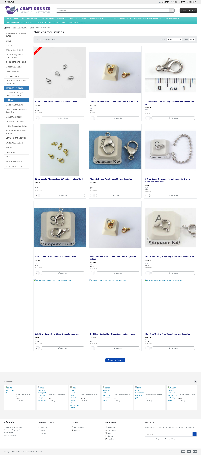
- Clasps (9, 100)
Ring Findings (10, 152)
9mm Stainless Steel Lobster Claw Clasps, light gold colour (113, 257)
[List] (39, 39)
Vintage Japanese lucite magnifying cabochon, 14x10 (123, 394)
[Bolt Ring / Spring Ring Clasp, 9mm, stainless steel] (170, 305)
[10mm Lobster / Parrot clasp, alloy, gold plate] (140, 393)
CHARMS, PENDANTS (14, 67)
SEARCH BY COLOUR (14, 161)
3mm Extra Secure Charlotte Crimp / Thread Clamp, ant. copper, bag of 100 (90, 394)
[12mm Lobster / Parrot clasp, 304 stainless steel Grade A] (170, 72)
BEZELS (9, 45)
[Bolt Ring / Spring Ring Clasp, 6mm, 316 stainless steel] (170, 227)
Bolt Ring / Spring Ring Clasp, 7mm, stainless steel (112, 334)
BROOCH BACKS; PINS (14, 50)
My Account (111, 422)
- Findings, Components (15, 121)
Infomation (9, 422)
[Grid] (36, 39)
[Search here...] (171, 10)
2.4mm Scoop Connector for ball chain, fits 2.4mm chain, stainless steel (167, 180)
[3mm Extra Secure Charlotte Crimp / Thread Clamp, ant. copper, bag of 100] (75, 398)
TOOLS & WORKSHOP (14, 166)
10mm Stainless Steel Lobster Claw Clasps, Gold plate (114, 101)
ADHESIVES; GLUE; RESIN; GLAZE (16, 34)
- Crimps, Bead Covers (14, 105)
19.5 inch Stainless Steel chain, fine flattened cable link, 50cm (187, 394)
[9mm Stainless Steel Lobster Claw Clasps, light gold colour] (115, 227)
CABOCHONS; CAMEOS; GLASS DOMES (15, 56)
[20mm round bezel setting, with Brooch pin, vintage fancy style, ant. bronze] (42, 395)
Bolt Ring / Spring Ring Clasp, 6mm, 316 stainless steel (169, 256)
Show (186, 39)
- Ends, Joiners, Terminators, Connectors (16, 110)
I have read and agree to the (161, 439)
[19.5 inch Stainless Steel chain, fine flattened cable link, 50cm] (172, 394)
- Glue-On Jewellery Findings (16, 126)
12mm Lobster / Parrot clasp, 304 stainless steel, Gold (59, 179)
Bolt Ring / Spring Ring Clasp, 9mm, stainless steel (168, 334)
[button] (118, 118)
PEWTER (9, 147)
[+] (94, 117)
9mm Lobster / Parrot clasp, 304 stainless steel (55, 256)
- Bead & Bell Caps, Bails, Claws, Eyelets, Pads (15, 94)
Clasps (32, 28)
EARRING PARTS (12, 76)
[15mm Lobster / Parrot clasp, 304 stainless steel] (115, 150)
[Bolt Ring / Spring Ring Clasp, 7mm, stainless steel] (115, 305)
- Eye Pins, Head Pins (14, 116)
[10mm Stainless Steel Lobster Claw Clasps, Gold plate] (115, 72)
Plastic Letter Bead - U (23, 394)
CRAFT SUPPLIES (12, 71)
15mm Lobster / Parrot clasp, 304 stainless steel (111, 179)
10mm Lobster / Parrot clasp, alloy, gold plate (155, 394)
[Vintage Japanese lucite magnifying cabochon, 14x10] (107, 394)
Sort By (163, 39)
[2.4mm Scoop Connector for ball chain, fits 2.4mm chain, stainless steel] (170, 150)
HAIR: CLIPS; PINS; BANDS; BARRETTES (16, 82)
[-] (94, 119)
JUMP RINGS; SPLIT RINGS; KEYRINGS (16, 132)
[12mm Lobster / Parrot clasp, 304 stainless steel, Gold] (60, 150)
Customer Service (46, 422)
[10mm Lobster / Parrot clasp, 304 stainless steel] (60, 72)
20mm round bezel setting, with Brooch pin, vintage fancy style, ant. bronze (58, 394)
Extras (75, 422)
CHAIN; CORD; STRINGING (16, 62)
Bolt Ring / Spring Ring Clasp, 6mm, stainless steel (57, 334)
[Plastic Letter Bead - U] (10, 391)
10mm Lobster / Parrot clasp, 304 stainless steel (56, 101)
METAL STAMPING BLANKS (16, 138)
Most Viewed (8, 381)
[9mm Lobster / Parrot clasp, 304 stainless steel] (60, 227)
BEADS (8, 40)
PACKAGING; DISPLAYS (14, 143)
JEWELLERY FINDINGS (19, 28)
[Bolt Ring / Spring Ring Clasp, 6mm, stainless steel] (60, 305)
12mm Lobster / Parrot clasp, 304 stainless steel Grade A (169, 102)
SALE (8, 157)
